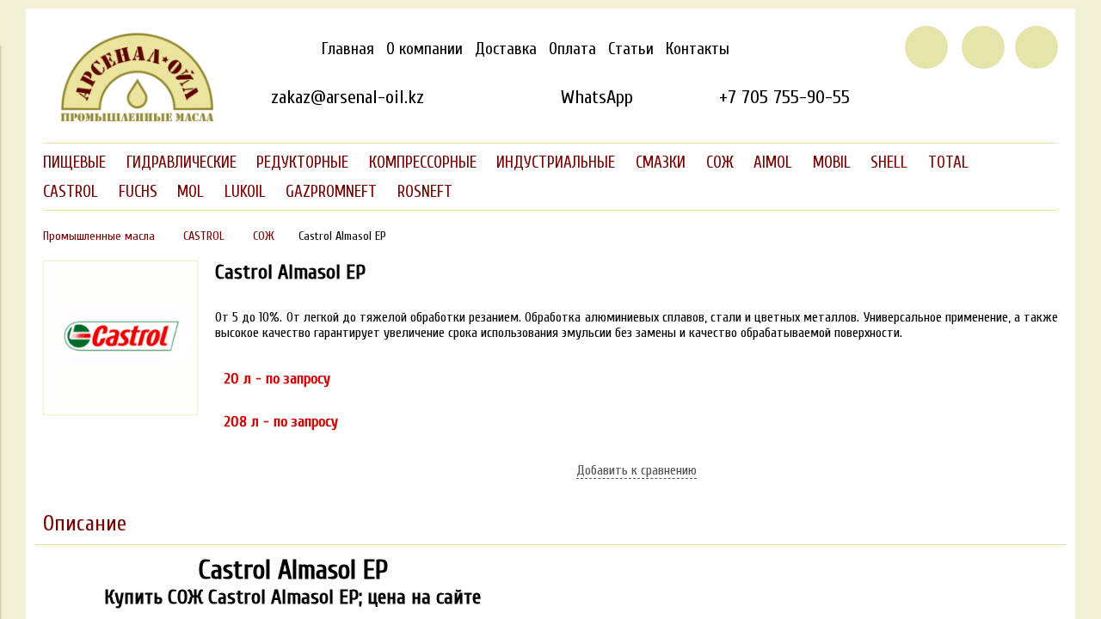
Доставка (506, 49)
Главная (348, 49)
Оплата (572, 49)
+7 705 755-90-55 (784, 97)
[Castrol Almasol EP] (120, 411)
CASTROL (204, 236)
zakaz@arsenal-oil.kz (347, 97)
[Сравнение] (983, 47)
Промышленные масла (99, 236)
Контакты (697, 49)
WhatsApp (596, 97)
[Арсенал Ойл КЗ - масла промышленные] (129, 118)
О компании (424, 49)
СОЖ (263, 236)
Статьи (631, 49)
